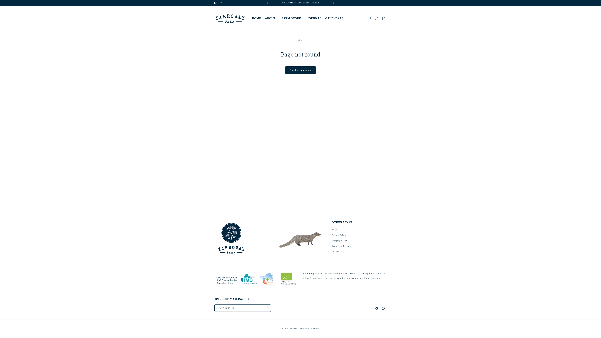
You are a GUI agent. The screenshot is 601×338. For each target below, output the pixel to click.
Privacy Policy (339, 235)
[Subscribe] (267, 308)
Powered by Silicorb (310, 328)
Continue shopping (300, 70)
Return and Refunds (341, 246)
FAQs (334, 229)
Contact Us (337, 252)
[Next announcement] (333, 3)
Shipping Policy (339, 241)
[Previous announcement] (267, 3)
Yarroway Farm (295, 328)
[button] (271, 18)
